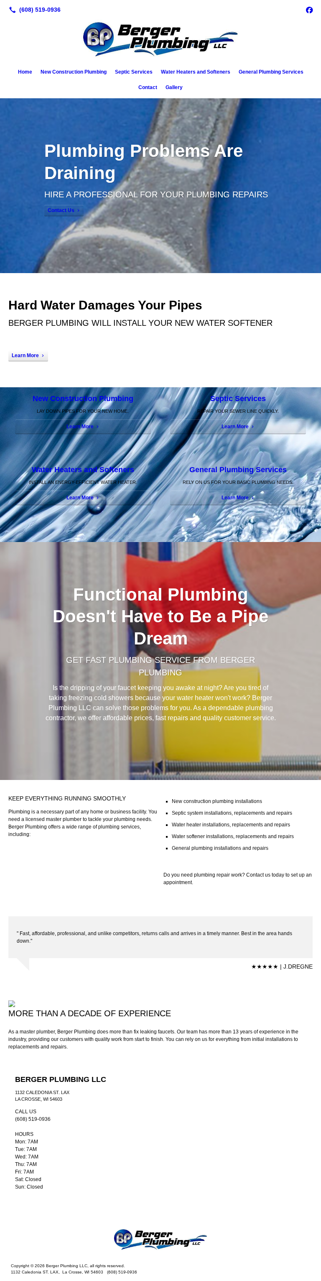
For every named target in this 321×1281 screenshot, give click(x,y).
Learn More (25, 355)
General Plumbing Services (271, 72)
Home (25, 72)
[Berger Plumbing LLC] (160, 1240)
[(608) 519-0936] (33, 9)
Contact (147, 87)
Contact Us (61, 210)
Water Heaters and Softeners (195, 72)
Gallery (174, 87)
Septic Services (134, 72)
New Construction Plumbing (74, 72)
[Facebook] (309, 9)
